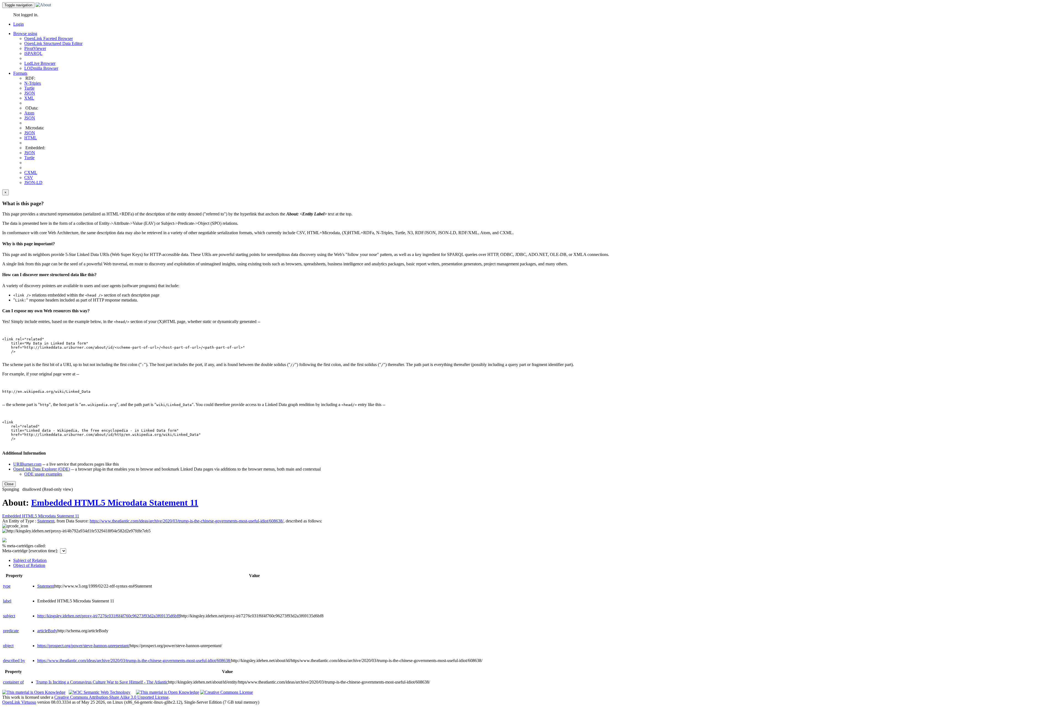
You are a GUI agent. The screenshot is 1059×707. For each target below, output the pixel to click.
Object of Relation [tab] (29, 565)
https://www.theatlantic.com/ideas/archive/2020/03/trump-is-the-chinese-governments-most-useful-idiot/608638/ (134, 660)
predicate (11, 630)
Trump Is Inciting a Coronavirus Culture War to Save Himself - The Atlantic (102, 682)
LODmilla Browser (41, 68)
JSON (29, 93)
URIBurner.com (27, 464)
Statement (45, 521)
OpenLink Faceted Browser (48, 38)
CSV (28, 177)
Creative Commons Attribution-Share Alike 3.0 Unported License (111, 697)
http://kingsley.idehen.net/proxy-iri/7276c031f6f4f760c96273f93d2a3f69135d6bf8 (108, 615)
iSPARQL (33, 53)
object (8, 645)
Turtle (29, 88)
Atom (29, 113)
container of (13, 682)
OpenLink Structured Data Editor (53, 43)
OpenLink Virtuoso (19, 702)
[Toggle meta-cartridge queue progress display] (4, 540)
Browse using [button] (25, 33)
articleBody (47, 630)
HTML (30, 137)
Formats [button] (20, 73)
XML (29, 98)
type (6, 586)
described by (14, 660)
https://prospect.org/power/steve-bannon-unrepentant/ (83, 645)
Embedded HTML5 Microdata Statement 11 (114, 503)
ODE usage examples (43, 474)
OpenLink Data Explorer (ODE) (41, 469)
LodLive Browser (39, 63)
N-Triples (32, 83)
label (7, 601)
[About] (43, 4)
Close (9, 484)
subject (9, 615)
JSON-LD (33, 182)
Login (18, 24)
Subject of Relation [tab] (30, 560)
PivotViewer (35, 48)
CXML (30, 172)
